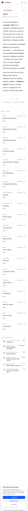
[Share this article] (24, 10)
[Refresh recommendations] (24, 338)
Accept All (14, 497)
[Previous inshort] (11, 99)
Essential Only (14, 501)
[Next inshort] (16, 99)
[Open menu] (25, 2)
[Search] (22, 2)
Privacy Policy (14, 507)
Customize (14, 504)
